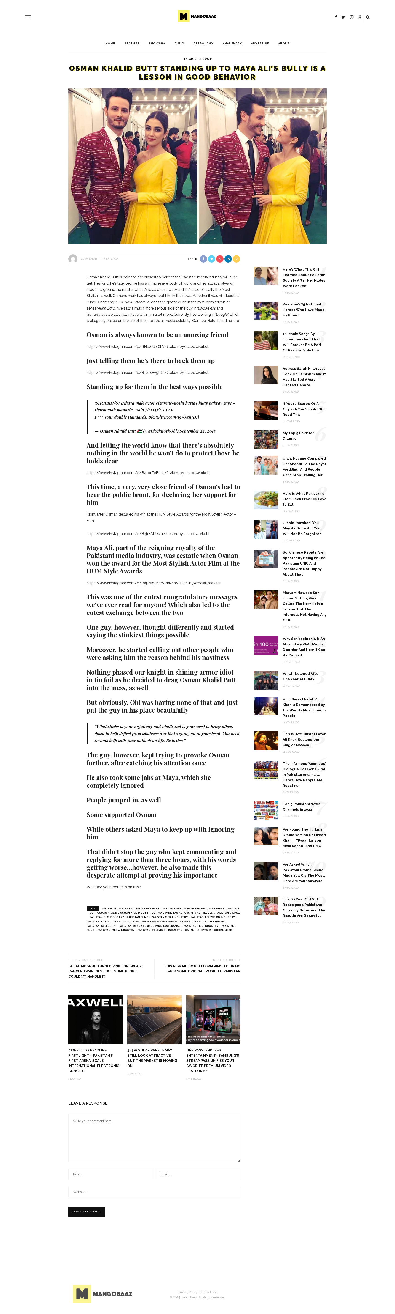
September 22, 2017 (198, 431)
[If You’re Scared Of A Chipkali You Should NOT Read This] (266, 410)
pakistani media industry (115, 930)
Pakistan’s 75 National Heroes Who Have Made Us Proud (304, 309)
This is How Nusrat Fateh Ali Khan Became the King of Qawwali (304, 739)
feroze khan (172, 908)
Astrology (203, 43)
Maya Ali (233, 908)
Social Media (223, 930)
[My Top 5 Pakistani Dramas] (266, 439)
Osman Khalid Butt (134, 912)
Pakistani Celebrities (209, 921)
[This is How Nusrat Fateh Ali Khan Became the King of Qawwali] (266, 740)
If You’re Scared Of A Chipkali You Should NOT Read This (304, 409)
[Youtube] (360, 17)
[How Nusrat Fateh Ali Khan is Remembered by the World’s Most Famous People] (266, 705)
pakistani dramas (167, 925)
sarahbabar (88, 258)
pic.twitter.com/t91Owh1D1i (174, 417)
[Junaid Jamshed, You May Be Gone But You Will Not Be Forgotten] (266, 529)
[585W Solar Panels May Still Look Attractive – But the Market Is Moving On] (154, 1020)
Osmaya (157, 912)
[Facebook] (335, 17)
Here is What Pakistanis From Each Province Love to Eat (304, 499)
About (284, 43)
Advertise (260, 43)
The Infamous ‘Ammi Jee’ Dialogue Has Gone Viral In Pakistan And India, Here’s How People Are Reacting (304, 775)
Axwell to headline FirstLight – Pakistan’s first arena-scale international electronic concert (93, 1060)
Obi (92, 912)
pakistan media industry (169, 917)
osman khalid (107, 912)
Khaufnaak (232, 43)
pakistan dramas (228, 912)
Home (110, 43)
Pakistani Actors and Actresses (166, 921)
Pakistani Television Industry (159, 930)
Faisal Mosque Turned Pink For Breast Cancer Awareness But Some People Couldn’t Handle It (105, 971)
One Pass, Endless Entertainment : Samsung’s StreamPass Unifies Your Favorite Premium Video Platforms (212, 1060)
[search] (368, 17)
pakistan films (137, 917)
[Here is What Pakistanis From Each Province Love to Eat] (266, 500)
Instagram (217, 908)
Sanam (190, 930)
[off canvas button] (28, 17)
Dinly (179, 43)
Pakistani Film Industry (200, 925)
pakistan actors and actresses (189, 912)
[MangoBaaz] (103, 1293)
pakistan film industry (107, 917)
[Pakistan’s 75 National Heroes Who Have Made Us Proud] (266, 310)
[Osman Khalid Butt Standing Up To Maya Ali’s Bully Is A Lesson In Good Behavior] (197, 166)
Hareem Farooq (195, 908)
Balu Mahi (109, 908)
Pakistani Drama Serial (135, 925)
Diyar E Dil (126, 908)
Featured (189, 59)
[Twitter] (343, 17)
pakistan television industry (213, 917)
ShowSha (157, 43)
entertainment (148, 908)
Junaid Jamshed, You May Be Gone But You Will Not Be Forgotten (302, 528)
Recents (132, 43)
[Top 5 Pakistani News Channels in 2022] (266, 810)
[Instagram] (352, 17)
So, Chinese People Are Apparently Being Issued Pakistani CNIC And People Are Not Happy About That (304, 563)
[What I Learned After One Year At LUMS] (266, 680)
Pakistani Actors (126, 921)
